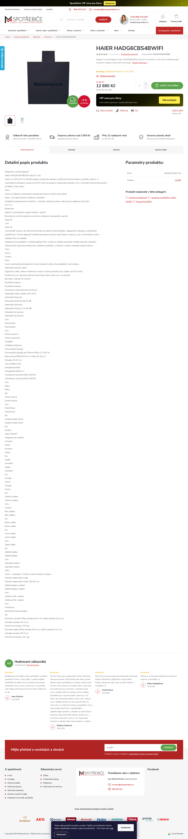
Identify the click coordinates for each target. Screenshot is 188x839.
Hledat (103, 19)
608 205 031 (117, 789)
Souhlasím (126, 827)
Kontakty (49, 9)
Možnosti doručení (107, 76)
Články (45, 776)
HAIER (178, 180)
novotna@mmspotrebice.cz (123, 784)
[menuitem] (19, 31)
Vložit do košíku (169, 85)
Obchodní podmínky (12, 9)
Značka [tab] (161, 150)
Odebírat (168, 747)
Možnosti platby (13, 783)
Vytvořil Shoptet (177, 834)
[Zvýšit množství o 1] (146, 84)
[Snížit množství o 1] (146, 87)
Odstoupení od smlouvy (52, 787)
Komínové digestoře (138, 197)
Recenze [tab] (71, 150)
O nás (9, 776)
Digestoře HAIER (144, 201)
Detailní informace (139, 63)
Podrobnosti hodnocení (129, 54)
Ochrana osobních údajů (33, 9)
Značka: (177, 110)
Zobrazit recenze (32, 665)
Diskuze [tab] (116, 150)
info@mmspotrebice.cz (139, 22)
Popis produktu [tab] (27, 150)
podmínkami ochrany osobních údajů (143, 754)
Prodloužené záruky (51, 779)
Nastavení (61, 834)
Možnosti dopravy (14, 787)
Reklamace (47, 783)
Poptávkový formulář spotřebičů (20, 798)
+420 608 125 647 (139, 17)
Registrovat (109, 3)
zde (111, 828)
